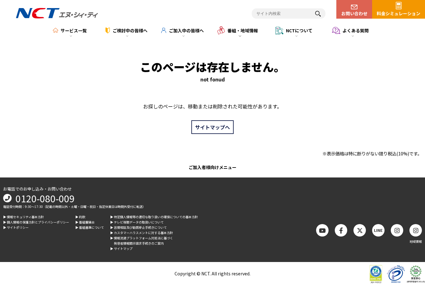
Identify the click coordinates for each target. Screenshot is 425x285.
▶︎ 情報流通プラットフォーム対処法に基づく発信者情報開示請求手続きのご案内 (141, 241)
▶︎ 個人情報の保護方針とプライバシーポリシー (36, 222)
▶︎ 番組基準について (89, 227)
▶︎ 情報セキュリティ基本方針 (23, 216)
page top (409, 229)
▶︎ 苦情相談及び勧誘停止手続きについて (138, 227)
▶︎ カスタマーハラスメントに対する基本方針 (141, 232)
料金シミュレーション (398, 13)
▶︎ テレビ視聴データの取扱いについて (137, 222)
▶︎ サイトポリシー (16, 227)
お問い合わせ (354, 13)
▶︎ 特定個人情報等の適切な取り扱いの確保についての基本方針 (154, 216)
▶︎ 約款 (80, 216)
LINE (378, 230)
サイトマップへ (212, 127)
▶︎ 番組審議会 (85, 222)
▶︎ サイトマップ (121, 248)
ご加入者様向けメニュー (212, 167)
